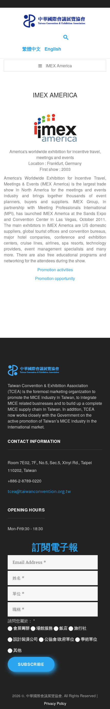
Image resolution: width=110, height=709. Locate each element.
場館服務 (44, 628)
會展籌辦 (21, 628)
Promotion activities (55, 270)
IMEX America (59, 66)
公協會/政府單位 (58, 639)
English (53, 48)
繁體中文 (32, 48)
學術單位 (88, 639)
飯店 (63, 628)
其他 (16, 650)
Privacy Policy (55, 703)
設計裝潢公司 (25, 639)
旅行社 (79, 628)
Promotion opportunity (55, 278)
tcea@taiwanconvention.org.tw (39, 491)
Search (66, 37)
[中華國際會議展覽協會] (54, 21)
